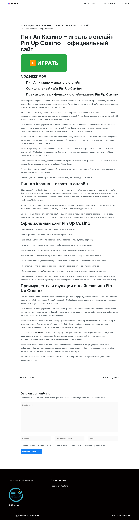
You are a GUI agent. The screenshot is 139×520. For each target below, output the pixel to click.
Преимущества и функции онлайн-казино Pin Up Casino (72, 94)
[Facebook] (9, 505)
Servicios (96, 3)
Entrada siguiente (112, 377)
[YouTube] (18, 505)
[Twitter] (15, 505)
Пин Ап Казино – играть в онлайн (53, 82)
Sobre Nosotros (110, 3)
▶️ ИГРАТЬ (43, 63)
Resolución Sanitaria (59, 486)
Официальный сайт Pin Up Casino (54, 88)
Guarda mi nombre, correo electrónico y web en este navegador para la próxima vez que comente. (64, 445)
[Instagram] (12, 505)
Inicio (86, 3)
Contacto (125, 3)
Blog (41, 29)
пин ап (40, 333)
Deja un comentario (29, 29)
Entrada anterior (26, 377)
